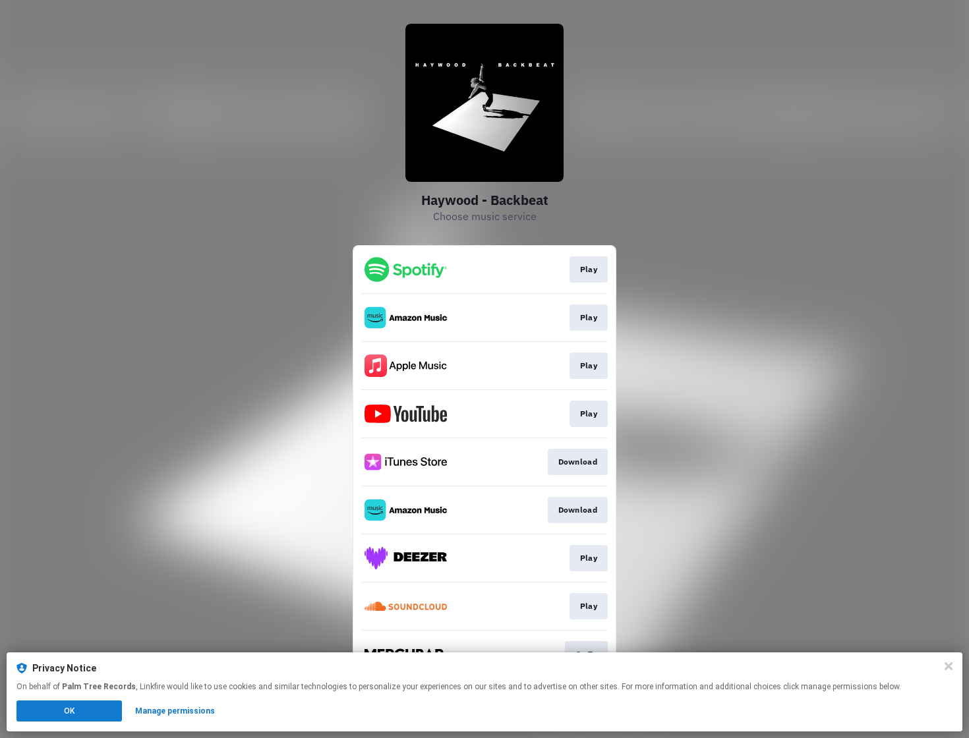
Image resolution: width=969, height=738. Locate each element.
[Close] (948, 666)
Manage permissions (175, 711)
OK (69, 711)
